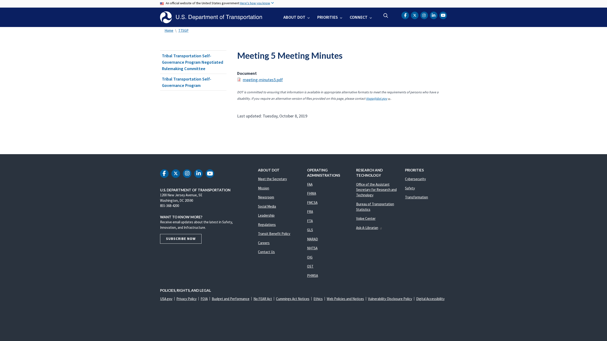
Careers (264, 243)
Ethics (318, 298)
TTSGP (183, 30)
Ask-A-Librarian (367, 227)
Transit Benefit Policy (274, 233)
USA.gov (166, 298)
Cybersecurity (415, 179)
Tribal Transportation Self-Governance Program (186, 82)
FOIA (204, 298)
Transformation (416, 197)
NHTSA (312, 248)
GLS (310, 230)
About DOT (294, 17)
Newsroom (266, 197)
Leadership (266, 215)
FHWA (311, 193)
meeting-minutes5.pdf (263, 79)
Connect (359, 17)
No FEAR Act (262, 298)
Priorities (327, 17)
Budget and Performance (230, 298)
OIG (310, 257)
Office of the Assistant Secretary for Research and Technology (376, 189)
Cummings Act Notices (292, 298)
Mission (263, 188)
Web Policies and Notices (345, 298)
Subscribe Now (181, 238)
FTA (310, 221)
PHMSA (312, 275)
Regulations (267, 224)
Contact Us (266, 252)
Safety (410, 188)
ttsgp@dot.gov (376, 98)
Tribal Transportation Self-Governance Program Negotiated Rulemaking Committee (192, 62)
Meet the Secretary (272, 179)
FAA (310, 184)
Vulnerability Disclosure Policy (390, 298)
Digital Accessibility (430, 298)
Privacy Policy (186, 298)
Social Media (267, 206)
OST (310, 266)
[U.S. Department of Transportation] (211, 17)
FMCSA (312, 202)
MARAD (312, 239)
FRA (310, 211)
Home (169, 30)
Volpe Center (366, 218)
